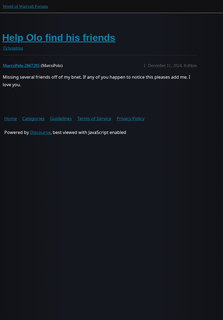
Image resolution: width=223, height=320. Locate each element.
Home (10, 118)
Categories (33, 118)
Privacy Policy (130, 118)
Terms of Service (94, 118)
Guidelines (61, 118)
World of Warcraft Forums (25, 6)
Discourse (40, 132)
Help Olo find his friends (58, 37)
